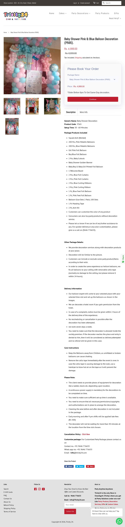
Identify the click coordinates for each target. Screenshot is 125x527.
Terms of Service (10, 511)
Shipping (78, 57)
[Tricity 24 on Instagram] (39, 489)
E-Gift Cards (8, 492)
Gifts (116, 13)
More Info (83, 112)
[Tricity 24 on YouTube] (43, 489)
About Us (7, 502)
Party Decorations (80, 13)
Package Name (73, 75)
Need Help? (114, 18)
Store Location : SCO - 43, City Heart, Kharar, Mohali (20, 3)
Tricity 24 (69, 522)
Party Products (102, 13)
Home (51, 13)
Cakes (62, 13)
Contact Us (8, 498)
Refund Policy (9, 505)
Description (71, 112)
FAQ (5, 495)
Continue (92, 99)
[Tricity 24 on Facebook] (35, 489)
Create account (85, 3)
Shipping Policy (9, 508)
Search (6, 489)
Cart (97, 3)
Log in (75, 3)
